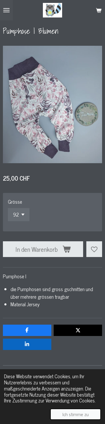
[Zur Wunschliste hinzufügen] (94, 249)
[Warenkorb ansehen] (98, 10)
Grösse (15, 201)
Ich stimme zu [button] (75, 414)
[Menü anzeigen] (6, 10)
